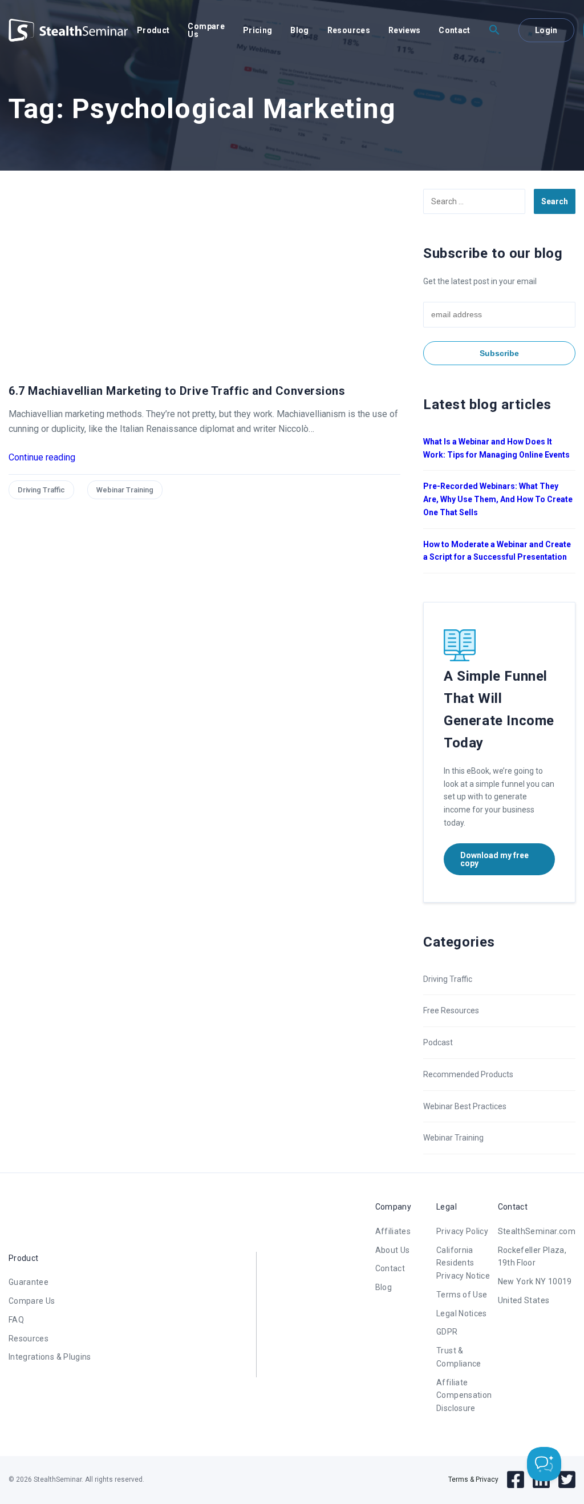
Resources (348, 30)
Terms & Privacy (473, 1479)
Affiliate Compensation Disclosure (464, 1395)
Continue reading (42, 457)
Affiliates (393, 1231)
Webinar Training (124, 490)
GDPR (446, 1331)
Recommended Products (468, 1074)
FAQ (16, 1319)
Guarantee (28, 1282)
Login (546, 30)
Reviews (404, 30)
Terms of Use (461, 1294)
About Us (392, 1250)
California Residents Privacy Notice (463, 1263)
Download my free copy (494, 859)
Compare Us (206, 30)
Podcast (438, 1042)
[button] (494, 30)
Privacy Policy (462, 1231)
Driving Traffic (41, 490)
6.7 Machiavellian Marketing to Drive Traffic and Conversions (177, 391)
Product (153, 30)
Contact (454, 30)
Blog (299, 30)
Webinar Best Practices (464, 1106)
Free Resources (451, 1010)
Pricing (257, 30)
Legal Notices (461, 1313)
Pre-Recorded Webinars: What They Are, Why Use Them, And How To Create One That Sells (498, 499)
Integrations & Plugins (50, 1356)
